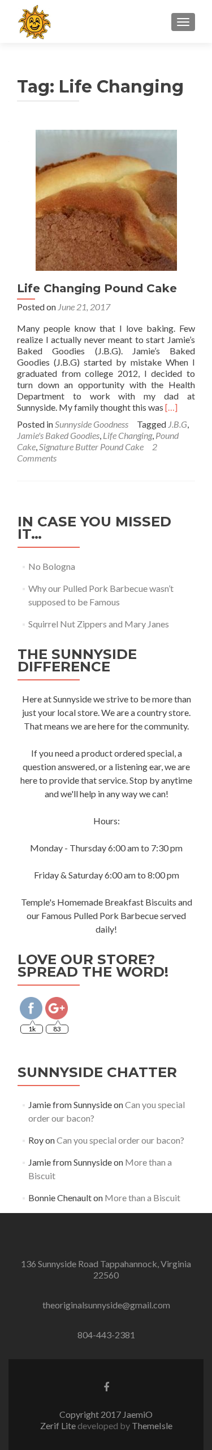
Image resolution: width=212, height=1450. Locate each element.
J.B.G (177, 424)
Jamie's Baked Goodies (58, 435)
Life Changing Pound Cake (97, 288)
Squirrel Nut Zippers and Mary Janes (98, 623)
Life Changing (127, 435)
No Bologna (51, 566)
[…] (171, 407)
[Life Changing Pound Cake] (106, 199)
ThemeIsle (152, 1425)
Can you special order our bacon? (120, 1140)
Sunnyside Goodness (91, 424)
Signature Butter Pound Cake (91, 446)
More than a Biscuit (142, 1197)
